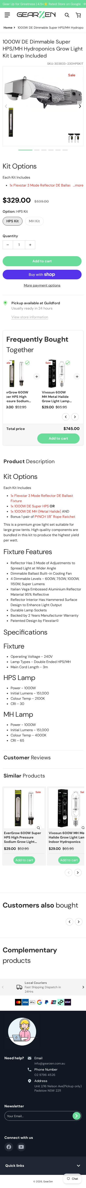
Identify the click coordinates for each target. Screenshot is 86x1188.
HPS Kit (12, 221)
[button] (7, 15)
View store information (29, 317)
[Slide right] (80, 106)
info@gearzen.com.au (49, 1063)
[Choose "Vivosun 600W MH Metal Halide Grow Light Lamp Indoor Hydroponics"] (67, 363)
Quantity (10, 236)
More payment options (42, 285)
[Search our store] (67, 15)
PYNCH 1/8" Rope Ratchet (55, 516)
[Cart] (78, 15)
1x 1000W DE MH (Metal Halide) (36, 511)
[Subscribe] (77, 1116)
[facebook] (8, 1147)
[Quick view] (39, 828)
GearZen (48, 1181)
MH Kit (34, 221)
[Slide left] (6, 106)
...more (78, 185)
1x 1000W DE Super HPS (30, 506)
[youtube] (21, 1147)
